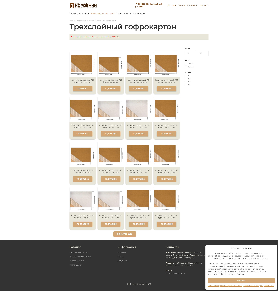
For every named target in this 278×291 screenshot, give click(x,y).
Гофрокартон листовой (85, 20)
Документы (192, 5)
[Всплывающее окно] (206, 14)
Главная (72, 20)
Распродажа (75, 265)
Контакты (204, 5)
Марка (188, 72)
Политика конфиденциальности (258, 286)
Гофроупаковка (77, 261)
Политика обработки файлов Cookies (225, 286)
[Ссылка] (83, 5)
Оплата (181, 5)
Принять (241, 281)
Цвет (187, 60)
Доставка (171, 5)
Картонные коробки (79, 252)
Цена (187, 48)
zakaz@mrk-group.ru (175, 273)
